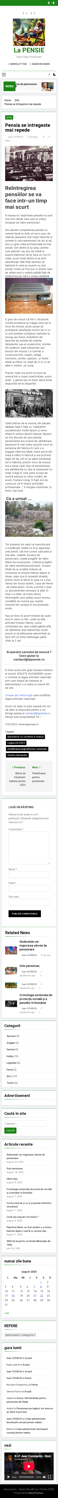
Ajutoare (11, 1036)
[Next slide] (53, 3)
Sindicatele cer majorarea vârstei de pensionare (33, 945)
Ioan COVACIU (15, 137)
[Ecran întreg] (49, 1477)
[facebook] (23, 13)
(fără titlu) (12, 1178)
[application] (29, 1466)
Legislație (12, 1062)
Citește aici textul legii (18, 695)
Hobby (10, 1056)
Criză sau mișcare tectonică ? (23, 1217)
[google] (31, 13)
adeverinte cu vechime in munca (25, 736)
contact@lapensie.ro (37, 713)
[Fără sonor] (44, 1477)
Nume (13, 869)
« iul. (6, 1313)
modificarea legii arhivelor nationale (27, 749)
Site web (14, 896)
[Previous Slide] (48, 3)
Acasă (28, 1358)
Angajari (11, 1042)
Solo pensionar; (29, 966)
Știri (9, 117)
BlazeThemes (36, 1493)
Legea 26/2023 (16, 742)
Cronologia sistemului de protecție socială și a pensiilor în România (35, 999)
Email (12, 883)
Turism (10, 1082)
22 (41, 1295)
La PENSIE (29, 50)
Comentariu (16, 829)
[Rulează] (8, 1477)
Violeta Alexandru (17, 755)
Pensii (10, 1069)
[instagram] (26, 13)
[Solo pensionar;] (43, 88)
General (11, 1049)
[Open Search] (49, 74)
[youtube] (34, 13)
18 (13, 1295)
